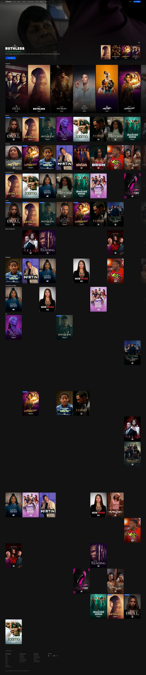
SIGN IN (130, 1)
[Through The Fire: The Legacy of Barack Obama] (64, 606)
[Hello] (132, 429)
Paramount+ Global (8, 666)
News (46, 1)
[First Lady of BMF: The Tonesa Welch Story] (13, 429)
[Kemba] (115, 454)
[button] (16, 89)
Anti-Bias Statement (37, 661)
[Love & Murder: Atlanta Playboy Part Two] (81, 479)
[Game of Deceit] (64, 429)
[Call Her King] (115, 352)
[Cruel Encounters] (81, 378)
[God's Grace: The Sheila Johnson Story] (98, 429)
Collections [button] (31, 1)
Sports (6, 661)
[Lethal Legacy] (13, 479)
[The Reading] (98, 555)
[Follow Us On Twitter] (51, 655)
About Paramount (36, 660)
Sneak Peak (7, 665)
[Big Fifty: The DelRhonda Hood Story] (30, 327)
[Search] (49, 1)
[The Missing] (81, 505)
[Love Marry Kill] (98, 479)
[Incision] (81, 454)
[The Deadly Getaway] (13, 403)
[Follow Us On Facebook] (48, 655)
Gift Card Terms (22, 656)
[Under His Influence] (30, 631)
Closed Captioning (37, 656)
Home (14, 1)
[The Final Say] (115, 403)
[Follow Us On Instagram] (57, 655)
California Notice (22, 661)
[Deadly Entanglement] (132, 378)
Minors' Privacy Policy (23, 660)
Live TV (36, 1)
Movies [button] (24, 1)
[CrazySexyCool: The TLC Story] (64, 378)
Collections (7, 659)
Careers (35, 659)
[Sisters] (132, 581)
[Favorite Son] (98, 403)
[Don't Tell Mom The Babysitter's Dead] (47, 403)
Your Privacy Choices (23, 659)
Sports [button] (41, 1)
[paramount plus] (8, 1)
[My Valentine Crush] (47, 530)
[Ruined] (47, 581)
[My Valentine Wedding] (64, 530)
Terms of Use (22, 655)
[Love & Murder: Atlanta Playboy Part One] (64, 479)
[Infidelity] (98, 454)
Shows (6, 656)
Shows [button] (18, 1)
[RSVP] (81, 555)
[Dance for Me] (98, 378)
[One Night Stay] (13, 555)
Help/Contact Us (36, 655)
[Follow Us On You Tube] (54, 655)
